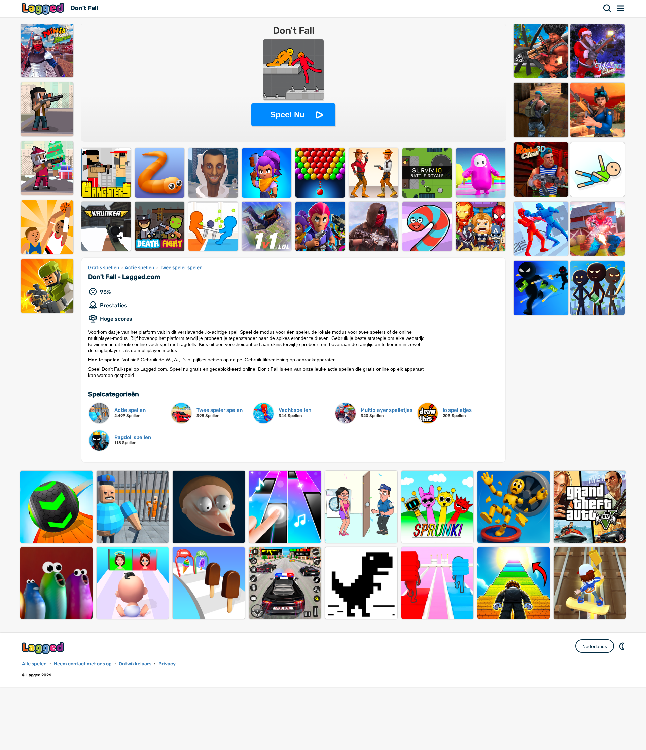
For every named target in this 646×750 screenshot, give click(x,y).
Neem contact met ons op (83, 664)
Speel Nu (287, 114)
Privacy (167, 664)
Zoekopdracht (607, 8)
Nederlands (594, 646)
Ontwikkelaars (135, 664)
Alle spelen (34, 664)
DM (622, 646)
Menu (620, 8)
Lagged (44, 8)
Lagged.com (44, 647)
